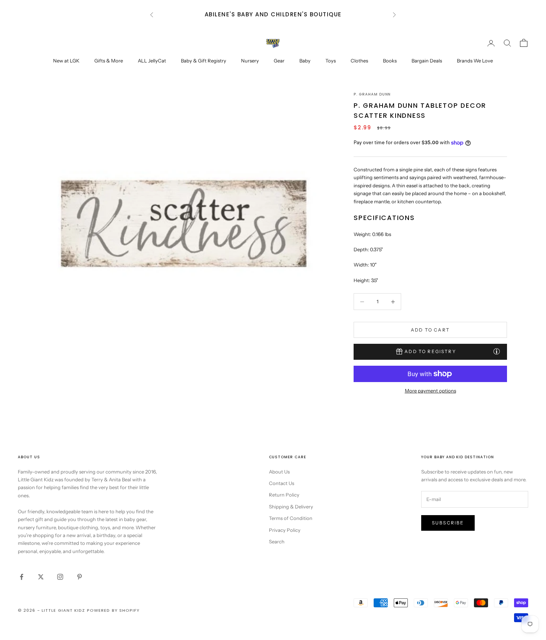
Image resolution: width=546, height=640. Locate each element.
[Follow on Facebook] (21, 577)
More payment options (430, 391)
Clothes (359, 61)
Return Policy (284, 495)
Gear (279, 61)
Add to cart (430, 330)
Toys (330, 61)
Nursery (250, 61)
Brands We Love (475, 61)
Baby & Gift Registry (203, 61)
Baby (305, 61)
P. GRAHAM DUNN (372, 94)
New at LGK (66, 61)
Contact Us (281, 483)
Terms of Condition (290, 518)
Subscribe (448, 523)
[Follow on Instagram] (60, 577)
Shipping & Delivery (291, 507)
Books (390, 61)
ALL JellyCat (152, 61)
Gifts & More (108, 61)
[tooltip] (497, 351)
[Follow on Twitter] (41, 577)
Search (277, 541)
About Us (279, 472)
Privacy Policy (284, 530)
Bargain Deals (427, 61)
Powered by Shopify (113, 610)
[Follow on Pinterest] (79, 577)
